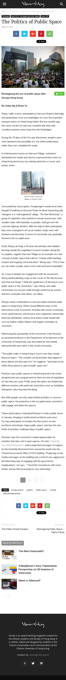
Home (4, 11)
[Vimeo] (41, 663)
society (53, 490)
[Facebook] (25, 663)
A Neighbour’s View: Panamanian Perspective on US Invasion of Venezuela (37, 569)
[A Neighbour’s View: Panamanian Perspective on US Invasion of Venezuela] (9, 569)
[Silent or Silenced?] (9, 584)
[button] (61, 4)
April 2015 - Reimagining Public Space (37, 11)
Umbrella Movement (11, 493)
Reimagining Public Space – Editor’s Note (50, 531)
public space (41, 490)
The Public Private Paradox (15, 529)
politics (30, 490)
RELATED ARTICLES (12, 543)
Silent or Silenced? (29, 580)
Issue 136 (44, 16)
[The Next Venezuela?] (9, 554)
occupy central (17, 490)
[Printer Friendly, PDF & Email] (59, 94)
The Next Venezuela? (31, 551)
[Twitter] (33, 663)
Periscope (14, 11)
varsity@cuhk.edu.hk (39, 654)
